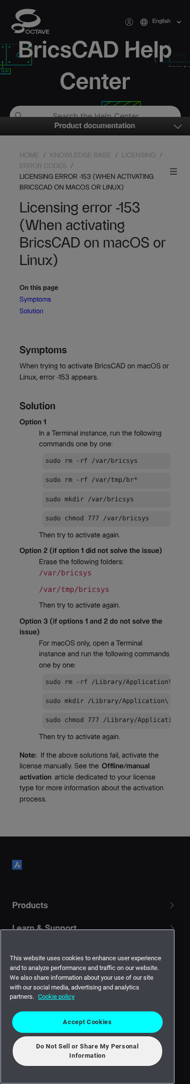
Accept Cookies (87, 1022)
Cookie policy (56, 996)
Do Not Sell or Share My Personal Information (87, 1051)
